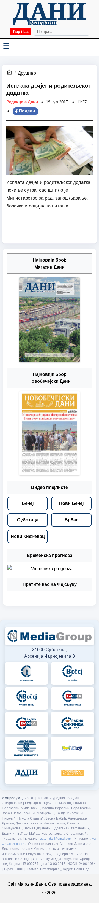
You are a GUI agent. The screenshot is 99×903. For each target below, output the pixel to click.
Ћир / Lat (21, 31)
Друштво (27, 73)
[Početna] (49, 14)
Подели (27, 111)
